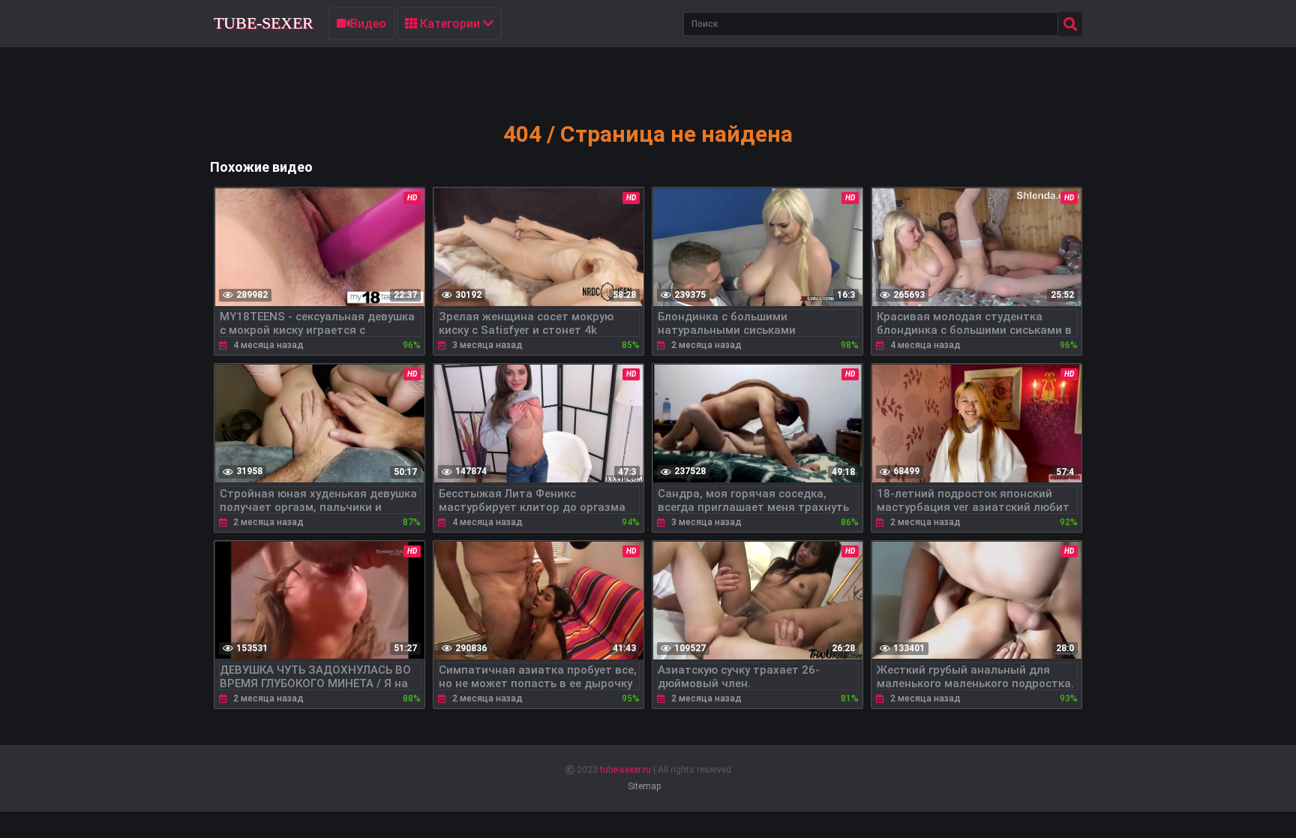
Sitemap (644, 786)
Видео (368, 24)
